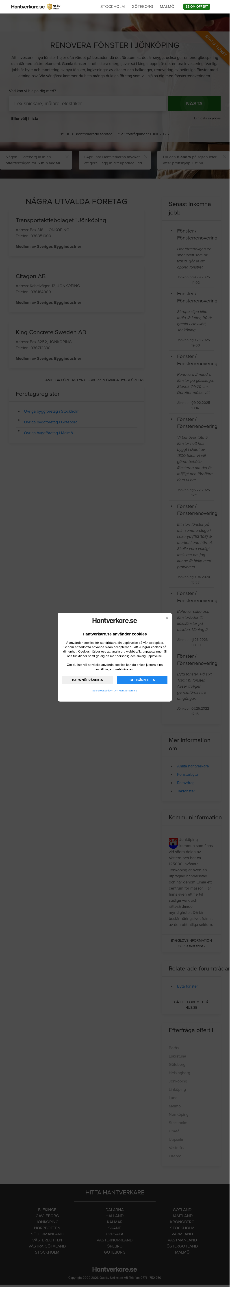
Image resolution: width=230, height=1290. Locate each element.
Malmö (167, 6)
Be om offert (197, 7)
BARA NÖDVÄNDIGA (87, 680)
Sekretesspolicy (102, 690)
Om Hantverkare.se (125, 690)
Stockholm (112, 6)
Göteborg (142, 6)
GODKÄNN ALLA (142, 680)
